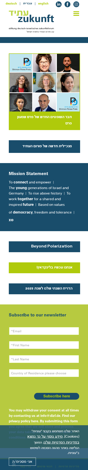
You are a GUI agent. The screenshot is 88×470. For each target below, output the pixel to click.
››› (11, 219)
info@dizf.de (50, 415)
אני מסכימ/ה (22, 462)
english (43, 3)
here (34, 421)
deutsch (11, 3)
